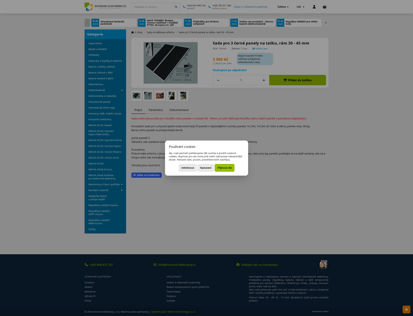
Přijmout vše (224, 167)
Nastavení (205, 167)
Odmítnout (187, 167)
